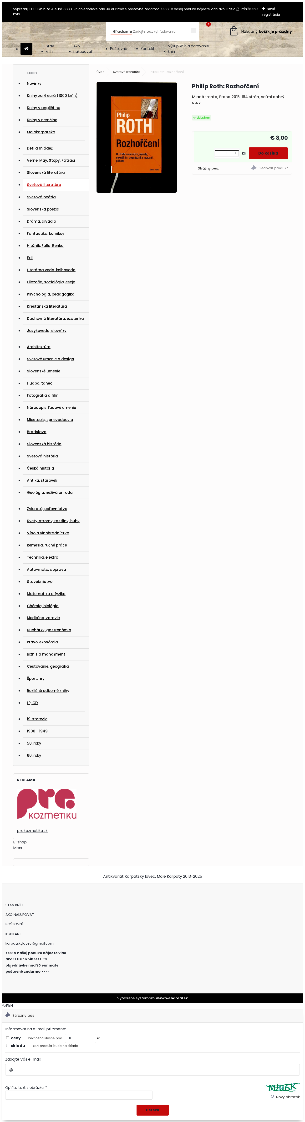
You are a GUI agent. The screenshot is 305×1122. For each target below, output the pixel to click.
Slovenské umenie (43, 371)
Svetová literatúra (44, 184)
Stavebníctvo (39, 581)
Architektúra (39, 346)
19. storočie (37, 718)
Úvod (101, 72)
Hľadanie (122, 31)
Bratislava (36, 431)
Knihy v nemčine (42, 119)
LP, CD (32, 702)
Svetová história (42, 456)
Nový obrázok (288, 1097)
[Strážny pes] (267, 168)
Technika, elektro (42, 557)
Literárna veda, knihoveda (51, 269)
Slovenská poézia (43, 209)
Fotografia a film (43, 395)
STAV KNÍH (14, 905)
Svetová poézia (41, 197)
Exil (30, 257)
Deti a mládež (40, 148)
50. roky (34, 743)
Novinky (34, 83)
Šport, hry (36, 678)
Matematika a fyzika (46, 593)
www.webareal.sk (172, 998)
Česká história (40, 468)
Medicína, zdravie (43, 617)
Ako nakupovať (82, 49)
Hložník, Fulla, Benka (45, 245)
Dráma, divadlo (41, 221)
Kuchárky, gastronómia (49, 629)
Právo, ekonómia (42, 642)
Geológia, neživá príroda (50, 492)
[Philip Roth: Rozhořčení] (137, 138)
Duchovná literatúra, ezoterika (55, 318)
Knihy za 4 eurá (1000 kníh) (52, 95)
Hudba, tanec (39, 383)
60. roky (34, 755)
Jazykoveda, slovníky (46, 330)
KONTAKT (13, 934)
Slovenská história (44, 443)
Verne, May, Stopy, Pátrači (51, 160)
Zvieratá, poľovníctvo (47, 508)
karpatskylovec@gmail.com (29, 943)
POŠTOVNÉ (14, 924)
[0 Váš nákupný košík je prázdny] (260, 31)
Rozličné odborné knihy (48, 690)
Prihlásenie (250, 8)
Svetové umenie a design (50, 358)
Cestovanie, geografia (48, 666)
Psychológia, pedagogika (51, 294)
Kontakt (148, 48)
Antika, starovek (42, 480)
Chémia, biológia (43, 605)
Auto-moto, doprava (46, 569)
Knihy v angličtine (43, 107)
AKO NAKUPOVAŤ (19, 914)
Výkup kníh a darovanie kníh (188, 49)
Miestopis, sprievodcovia (50, 419)
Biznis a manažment (46, 654)
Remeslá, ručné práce (47, 545)
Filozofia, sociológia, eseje (51, 282)
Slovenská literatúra (46, 172)
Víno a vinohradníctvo (48, 533)
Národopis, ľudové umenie (51, 407)
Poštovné (118, 48)
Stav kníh (50, 49)
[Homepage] (26, 49)
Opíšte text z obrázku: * (26, 1087)
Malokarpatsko (41, 132)
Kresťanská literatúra (47, 306)
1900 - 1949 (37, 731)
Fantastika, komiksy (45, 233)
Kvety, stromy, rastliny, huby (53, 520)
